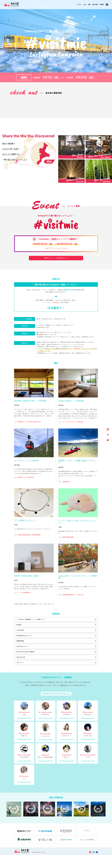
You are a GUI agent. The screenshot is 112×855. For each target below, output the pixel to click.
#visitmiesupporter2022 (88, 718)
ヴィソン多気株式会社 (24, 592)
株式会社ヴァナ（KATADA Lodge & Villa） (30, 422)
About (84, 4)
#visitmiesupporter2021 (24, 739)
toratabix (88, 733)
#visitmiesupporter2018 (24, 761)
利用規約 (102, 4)
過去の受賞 (95, 4)
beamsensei (67, 712)
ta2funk (46, 755)
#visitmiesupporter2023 (24, 718)
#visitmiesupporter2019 (67, 739)
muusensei (89, 712)
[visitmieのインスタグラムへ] (108, 429)
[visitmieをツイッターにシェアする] (108, 440)
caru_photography (89, 755)
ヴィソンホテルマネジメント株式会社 (72, 422)
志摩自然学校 (66, 481)
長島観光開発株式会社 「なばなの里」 (73, 595)
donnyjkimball (25, 755)
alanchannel (25, 712)
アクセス (79, 4)
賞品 (89, 4)
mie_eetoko (46, 734)
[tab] (60, 64)
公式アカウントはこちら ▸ (56, 248)
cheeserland (67, 733)
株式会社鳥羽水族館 (67, 537)
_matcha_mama (46, 712)
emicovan (25, 776)
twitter (93, 852)
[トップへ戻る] (11, 4)
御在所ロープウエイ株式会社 (26, 477)
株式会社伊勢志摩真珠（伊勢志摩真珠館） (29, 535)
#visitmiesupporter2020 (45, 740)
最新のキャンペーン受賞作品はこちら (56, 258)
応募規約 (40, 334)
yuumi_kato (25, 733)
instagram (90, 852)
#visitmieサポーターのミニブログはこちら (56, 694)
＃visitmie (55, 302)
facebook (97, 852)
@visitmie (77, 349)
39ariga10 (67, 755)
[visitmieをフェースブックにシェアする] (108, 435)
